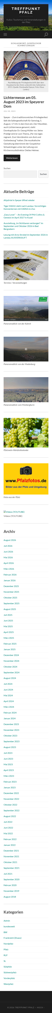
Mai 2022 (8, 833)
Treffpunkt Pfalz (26, 10)
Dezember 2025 (11, 586)
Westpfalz (8, 984)
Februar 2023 (10, 781)
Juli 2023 (8, 753)
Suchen (7, 168)
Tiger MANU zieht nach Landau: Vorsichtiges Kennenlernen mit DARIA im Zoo (25, 207)
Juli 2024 (8, 683)
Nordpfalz (8, 943)
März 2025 (9, 638)
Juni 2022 (8, 827)
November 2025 (11, 591)
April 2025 (9, 632)
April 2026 (9, 563)
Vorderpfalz (9, 978)
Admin (7, 920)
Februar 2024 (10, 712)
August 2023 (10, 747)
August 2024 (10, 678)
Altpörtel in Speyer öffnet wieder (19, 200)
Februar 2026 (10, 574)
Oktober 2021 (10, 862)
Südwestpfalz (10, 972)
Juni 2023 (8, 758)
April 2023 (9, 770)
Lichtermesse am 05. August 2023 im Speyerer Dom (24, 101)
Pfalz (6, 949)
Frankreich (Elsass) (12, 937)
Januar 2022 (10, 845)
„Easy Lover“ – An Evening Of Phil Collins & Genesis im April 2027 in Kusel (24, 216)
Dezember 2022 (11, 793)
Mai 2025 (8, 626)
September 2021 (11, 868)
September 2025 (11, 603)
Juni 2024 (8, 689)
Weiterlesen (12, 158)
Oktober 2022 (10, 804)
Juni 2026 (8, 551)
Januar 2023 (10, 787)
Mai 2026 (8, 557)
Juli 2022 (8, 821)
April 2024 (9, 701)
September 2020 (11, 879)
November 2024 (11, 661)
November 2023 (11, 730)
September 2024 (11, 672)
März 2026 (9, 568)
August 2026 (10, 540)
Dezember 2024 (11, 655)
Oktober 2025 (10, 597)
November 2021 (11, 856)
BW (5, 932)
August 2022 (10, 816)
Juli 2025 (8, 615)
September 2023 (11, 741)
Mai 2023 (8, 764)
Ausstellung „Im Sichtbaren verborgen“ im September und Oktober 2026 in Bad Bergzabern (23, 226)
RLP (5, 955)
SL (5, 961)
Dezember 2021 (11, 850)
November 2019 (11, 891)
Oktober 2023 (10, 735)
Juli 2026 (8, 545)
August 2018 (10, 896)
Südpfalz (8, 966)
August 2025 (10, 609)
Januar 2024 (10, 718)
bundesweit (9, 926)
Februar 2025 (10, 643)
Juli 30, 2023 (10, 111)
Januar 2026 (10, 580)
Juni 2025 (8, 620)
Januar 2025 (10, 649)
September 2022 (11, 810)
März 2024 (9, 706)
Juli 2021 (8, 873)
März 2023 (9, 776)
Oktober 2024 (10, 666)
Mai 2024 (8, 695)
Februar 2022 (10, 839)
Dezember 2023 (11, 724)
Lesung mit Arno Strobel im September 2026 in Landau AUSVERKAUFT (26, 236)
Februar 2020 (10, 885)
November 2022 (11, 799)
